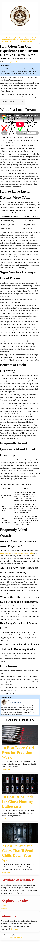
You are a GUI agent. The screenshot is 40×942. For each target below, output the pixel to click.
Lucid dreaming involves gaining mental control (17, 553)
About (3, 905)
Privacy (4, 937)
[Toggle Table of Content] (20, 102)
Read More (15, 929)
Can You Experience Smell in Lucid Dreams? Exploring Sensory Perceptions (28, 39)
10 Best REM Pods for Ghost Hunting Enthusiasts (17, 801)
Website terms (11, 937)
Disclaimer (20, 937)
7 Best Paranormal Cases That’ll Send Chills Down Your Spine (18, 853)
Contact (4, 908)
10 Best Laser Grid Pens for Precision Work (18, 752)
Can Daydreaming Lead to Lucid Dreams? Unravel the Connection (10, 39)
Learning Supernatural (12, 62)
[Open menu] (20, 32)
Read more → (7, 770)
